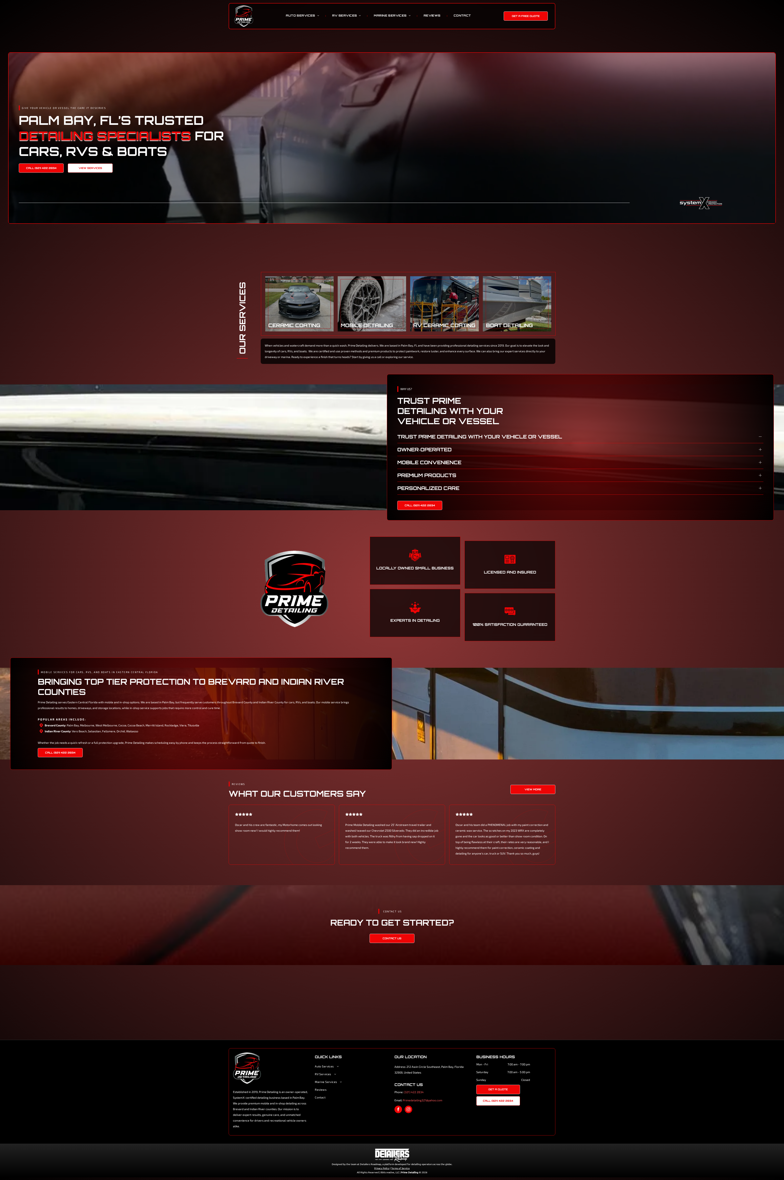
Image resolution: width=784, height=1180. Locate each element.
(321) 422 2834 (414, 1104)
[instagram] (408, 1122)
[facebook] (398, 1122)
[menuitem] (303, 15)
